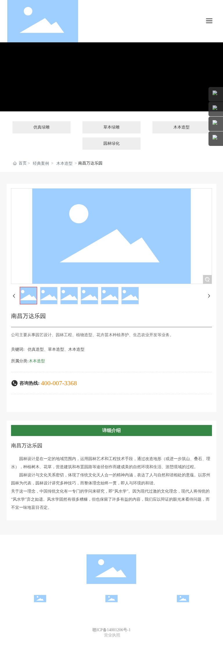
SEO (131, 641)
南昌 (123, 641)
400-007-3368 (59, 383)
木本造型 (64, 163)
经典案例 (41, 163)
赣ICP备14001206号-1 (111, 630)
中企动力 (112, 641)
